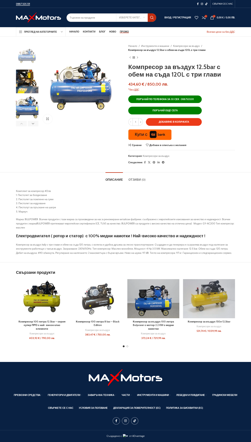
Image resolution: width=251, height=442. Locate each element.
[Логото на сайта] (38, 17)
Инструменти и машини (155, 46)
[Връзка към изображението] (125, 377)
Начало (132, 46)
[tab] (114, 177)
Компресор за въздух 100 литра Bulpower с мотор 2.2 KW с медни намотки (153, 325)
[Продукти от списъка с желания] (196, 17)
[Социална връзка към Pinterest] (154, 162)
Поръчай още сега (165, 110)
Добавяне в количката (174, 121)
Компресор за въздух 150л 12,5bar (209, 321)
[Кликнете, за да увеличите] (47, 119)
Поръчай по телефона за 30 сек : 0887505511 (165, 99)
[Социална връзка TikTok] (206, 3)
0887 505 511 (23, 4)
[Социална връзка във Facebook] (198, 3)
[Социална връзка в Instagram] (202, 3)
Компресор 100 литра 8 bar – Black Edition (97, 323)
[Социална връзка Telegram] (163, 162)
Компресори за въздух (186, 46)
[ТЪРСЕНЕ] (152, 17)
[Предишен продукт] (130, 57)
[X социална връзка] (149, 162)
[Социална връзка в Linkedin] (158, 162)
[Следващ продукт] (137, 57)
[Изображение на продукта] (42, 298)
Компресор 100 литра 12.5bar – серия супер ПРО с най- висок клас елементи (42, 325)
